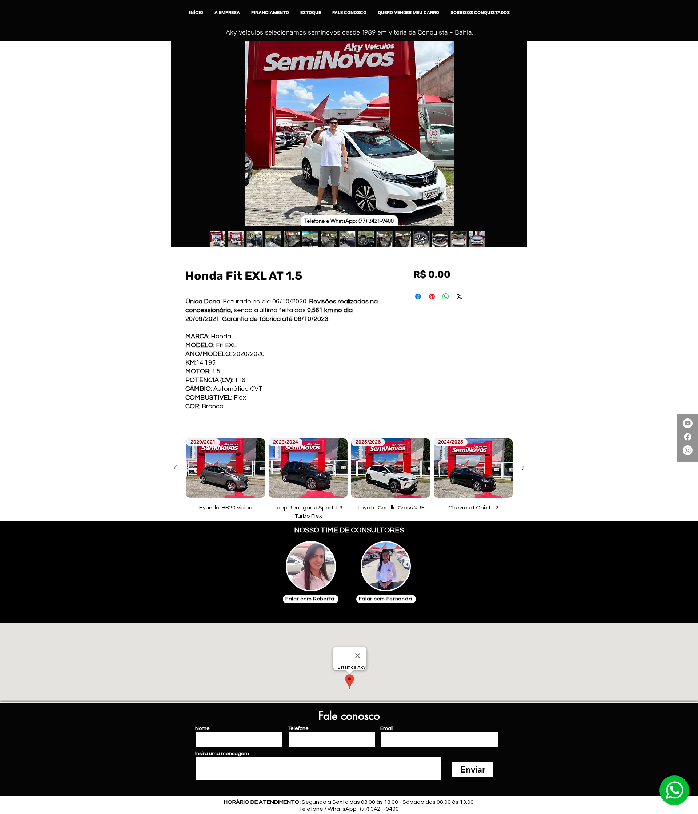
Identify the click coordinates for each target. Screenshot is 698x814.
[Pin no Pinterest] (432, 296)
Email (386, 728)
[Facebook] (688, 437)
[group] (349, 479)
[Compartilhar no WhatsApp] (445, 296)
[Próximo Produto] (523, 468)
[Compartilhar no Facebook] (418, 296)
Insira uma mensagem (222, 753)
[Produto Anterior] (175, 468)
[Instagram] (688, 450)
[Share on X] (459, 296)
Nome (202, 728)
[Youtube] (688, 423)
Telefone (298, 728)
